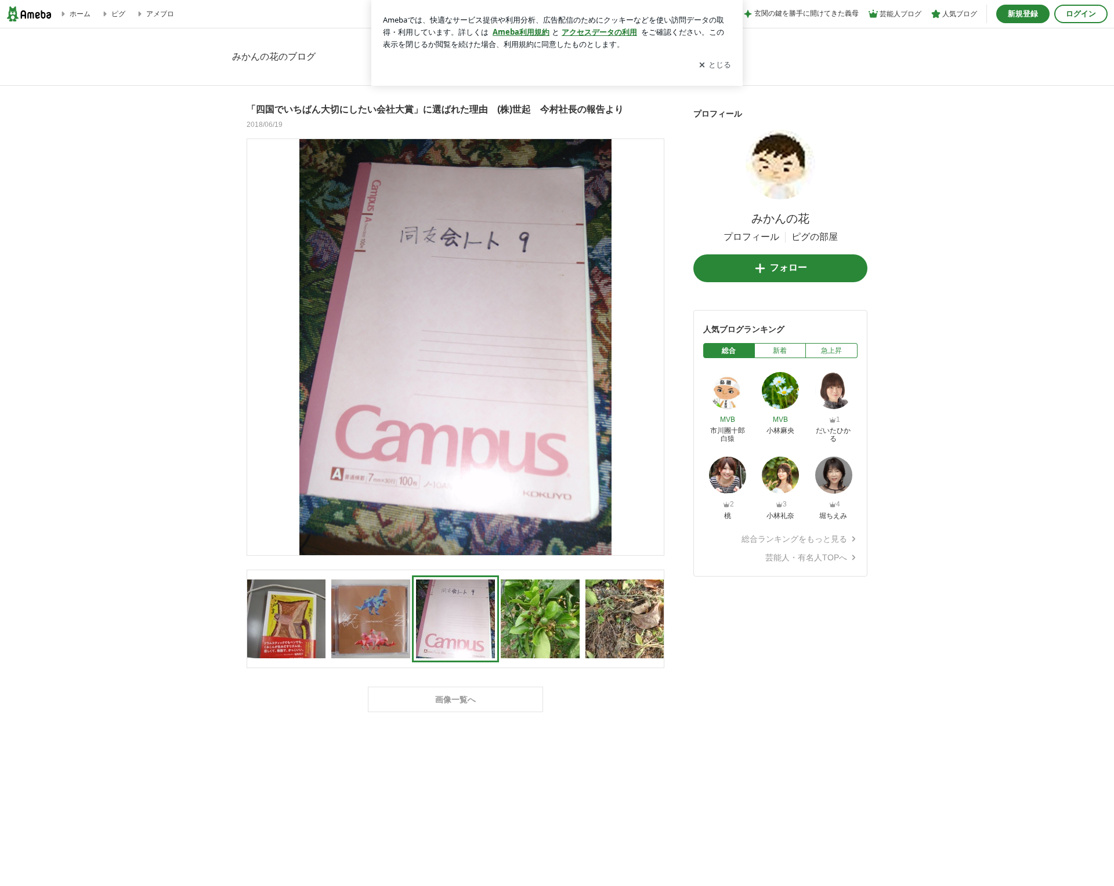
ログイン (1081, 13)
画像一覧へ (455, 699)
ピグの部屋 (814, 237)
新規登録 (1023, 13)
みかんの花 (780, 218)
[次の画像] (652, 346)
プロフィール (751, 237)
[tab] (729, 350)
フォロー (788, 267)
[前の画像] (259, 346)
